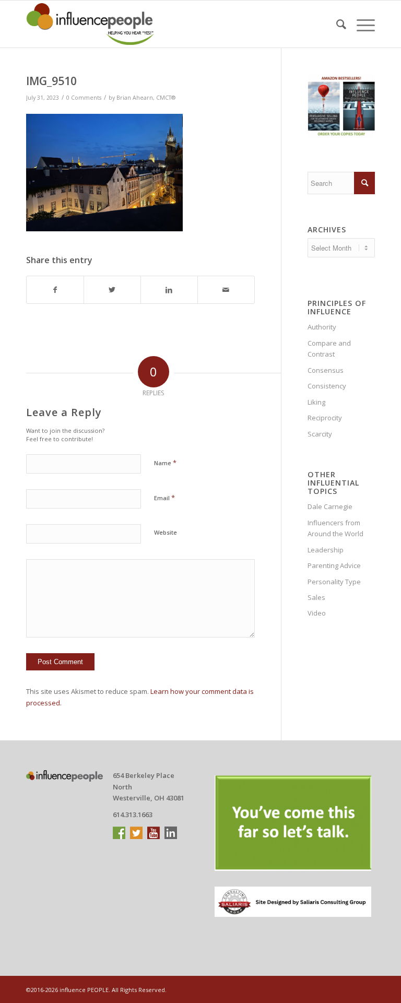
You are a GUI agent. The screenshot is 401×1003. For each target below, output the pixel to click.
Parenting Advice (334, 565)
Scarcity (320, 434)
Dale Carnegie (330, 506)
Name (165, 462)
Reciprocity (325, 417)
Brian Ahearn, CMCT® (145, 97)
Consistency (327, 386)
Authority (322, 327)
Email (164, 497)
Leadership (326, 549)
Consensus (326, 370)
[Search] (336, 24)
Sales (316, 597)
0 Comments (83, 97)
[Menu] (360, 24)
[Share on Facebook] (55, 289)
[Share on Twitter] (112, 289)
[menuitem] (336, 24)
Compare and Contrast (329, 348)
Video (317, 613)
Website (165, 532)
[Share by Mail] (226, 289)
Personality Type (334, 581)
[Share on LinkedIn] (169, 289)
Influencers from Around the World (335, 528)
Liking (316, 402)
